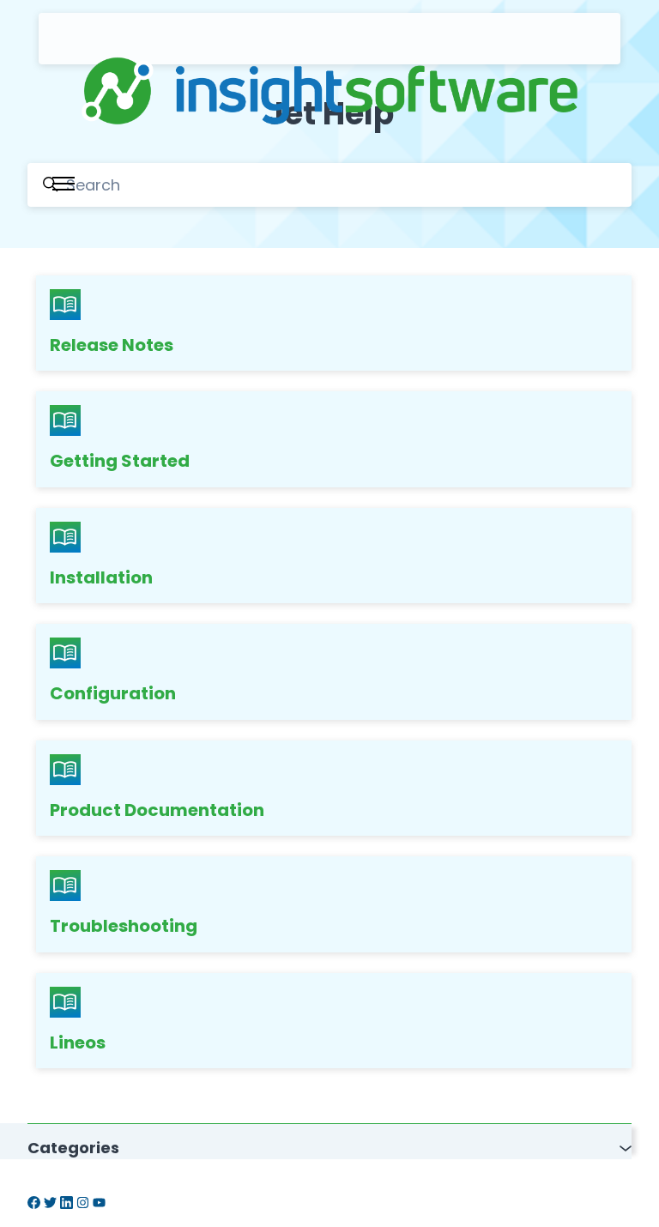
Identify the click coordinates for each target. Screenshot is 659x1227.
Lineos (78, 1043)
